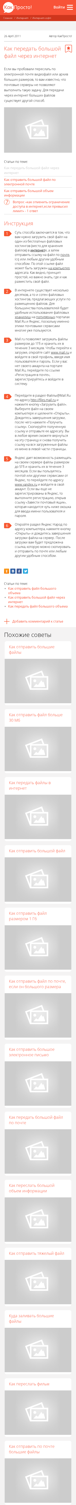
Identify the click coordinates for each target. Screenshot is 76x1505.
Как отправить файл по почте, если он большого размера (37, 983)
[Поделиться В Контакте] (12, 571)
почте (64, 254)
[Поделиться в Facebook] (19, 571)
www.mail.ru (60, 352)
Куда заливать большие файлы (31, 1318)
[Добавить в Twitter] (25, 571)
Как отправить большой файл (37, 850)
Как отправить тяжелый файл (36, 1253)
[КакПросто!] (17, 7)
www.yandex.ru (26, 484)
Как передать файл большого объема (38, 606)
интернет (37, 250)
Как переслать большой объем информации (32, 1188)
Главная (7, 18)
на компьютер (59, 268)
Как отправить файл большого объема (32, 590)
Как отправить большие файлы (32, 649)
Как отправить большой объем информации (29, 193)
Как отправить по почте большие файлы (32, 1449)
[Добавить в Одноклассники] (6, 571)
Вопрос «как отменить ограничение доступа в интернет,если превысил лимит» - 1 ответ (41, 206)
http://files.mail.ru (43, 400)
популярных (45, 317)
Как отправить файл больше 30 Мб (36, 717)
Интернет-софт (41, 18)
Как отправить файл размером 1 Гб (28, 915)
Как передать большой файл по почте (36, 1119)
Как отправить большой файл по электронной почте (30, 181)
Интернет (22, 18)
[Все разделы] (70, 7)
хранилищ (23, 317)
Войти (59, 7)
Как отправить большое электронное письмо (32, 1052)
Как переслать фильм (29, 1384)
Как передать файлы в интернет (30, 785)
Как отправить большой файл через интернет (36, 599)
